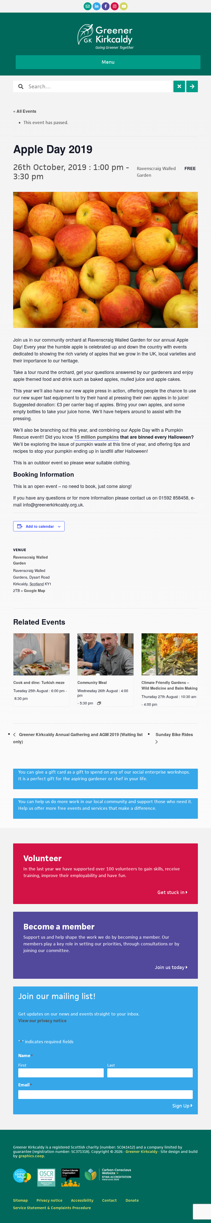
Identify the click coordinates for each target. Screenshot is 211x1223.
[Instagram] (115, 6)
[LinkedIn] (97, 6)
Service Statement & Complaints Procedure (52, 1207)
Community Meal (92, 682)
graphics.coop (31, 1155)
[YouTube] (124, 6)
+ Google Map (33, 590)
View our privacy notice (42, 1020)
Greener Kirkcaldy (105, 34)
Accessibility (82, 1200)
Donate (132, 1200)
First (22, 1065)
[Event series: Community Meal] (99, 703)
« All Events (24, 111)
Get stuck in (171, 892)
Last (111, 1065)
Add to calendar (40, 526)
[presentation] (41, 654)
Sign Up (180, 1106)
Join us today (170, 967)
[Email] (88, 6)
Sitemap (20, 1200)
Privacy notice (49, 1200)
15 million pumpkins (96, 437)
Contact (109, 1200)
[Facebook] (106, 6)
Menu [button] (108, 62)
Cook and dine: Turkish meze (39, 682)
